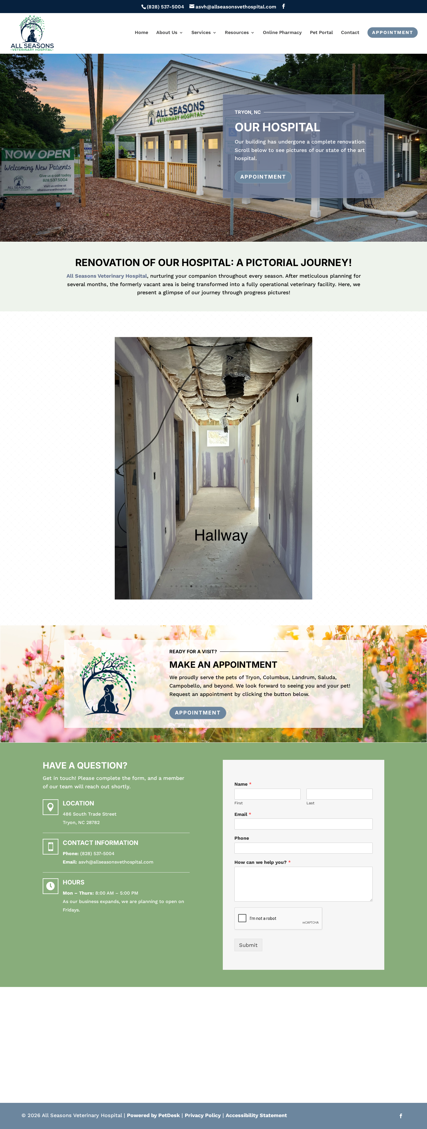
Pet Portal (321, 32)
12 (226, 587)
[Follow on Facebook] (401, 1116)
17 (251, 587)
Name (243, 784)
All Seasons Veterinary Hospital (107, 276)
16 (246, 587)
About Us (166, 32)
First (238, 803)
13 (231, 587)
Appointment (392, 32)
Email (242, 814)
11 (221, 587)
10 (216, 587)
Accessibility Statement (256, 1116)
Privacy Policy (203, 1116)
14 (236, 587)
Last (310, 803)
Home (141, 32)
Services (201, 32)
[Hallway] (213, 598)
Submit (248, 946)
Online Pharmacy (282, 32)
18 (255, 587)
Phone (241, 838)
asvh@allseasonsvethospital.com (115, 862)
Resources (237, 32)
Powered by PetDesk (153, 1116)
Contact (350, 32)
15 (241, 587)
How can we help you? (262, 863)
